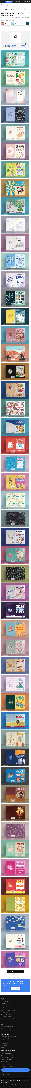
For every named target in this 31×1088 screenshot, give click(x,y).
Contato (4, 1045)
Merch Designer (6, 1053)
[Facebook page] (13, 1084)
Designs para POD (6, 1012)
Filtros (6, 28)
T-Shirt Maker (5, 1062)
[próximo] (17, 976)
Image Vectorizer (6, 1060)
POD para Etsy (5, 1014)
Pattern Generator (7, 1066)
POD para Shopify (6, 1017)
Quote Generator (6, 1064)
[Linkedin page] (21, 1084)
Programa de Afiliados (8, 1039)
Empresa (4, 1041)
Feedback (4, 1047)
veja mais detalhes (7, 46)
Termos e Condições (7, 1027)
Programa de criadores (8, 1037)
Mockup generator (7, 1057)
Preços (3, 1024)
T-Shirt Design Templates (9, 1008)
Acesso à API (5, 1043)
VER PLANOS (15, 988)
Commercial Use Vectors (9, 1010)
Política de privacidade (8, 1029)
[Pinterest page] (16, 1084)
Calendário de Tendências (9, 1019)
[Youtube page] (18, 1084)
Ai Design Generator (7, 1055)
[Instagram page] (10, 1084)
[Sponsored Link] (15, 37)
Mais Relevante (15, 28)
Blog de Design (5, 1001)
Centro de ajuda (6, 1031)
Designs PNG (5, 1006)
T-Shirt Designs (5, 1004)
